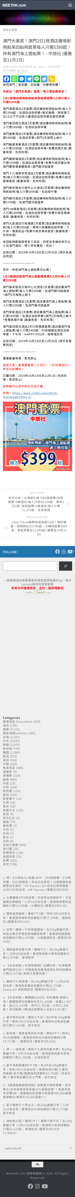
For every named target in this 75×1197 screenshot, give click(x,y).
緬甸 (6, 822)
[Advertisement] (32, 626)
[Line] (36, 79)
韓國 (6, 752)
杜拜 (6, 802)
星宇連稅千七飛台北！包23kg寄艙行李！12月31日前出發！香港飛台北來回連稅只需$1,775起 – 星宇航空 (37, 1109)
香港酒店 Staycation (17, 721)
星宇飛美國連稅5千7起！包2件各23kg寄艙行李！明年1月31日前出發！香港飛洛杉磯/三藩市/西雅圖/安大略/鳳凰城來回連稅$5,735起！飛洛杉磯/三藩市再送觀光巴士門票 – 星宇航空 (37, 1071)
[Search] (65, 566)
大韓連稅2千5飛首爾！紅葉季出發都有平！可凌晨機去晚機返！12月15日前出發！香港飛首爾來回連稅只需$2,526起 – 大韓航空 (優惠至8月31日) (37, 901)
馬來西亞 (9, 768)
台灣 (6, 737)
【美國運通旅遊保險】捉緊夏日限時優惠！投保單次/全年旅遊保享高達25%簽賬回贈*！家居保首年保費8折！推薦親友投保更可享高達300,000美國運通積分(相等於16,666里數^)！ (37, 1091)
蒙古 (6, 837)
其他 (6, 864)
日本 (6, 741)
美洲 (6, 795)
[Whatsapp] (14, 79)
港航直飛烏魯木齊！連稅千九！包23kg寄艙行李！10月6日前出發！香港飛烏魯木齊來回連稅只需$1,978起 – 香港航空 (36, 953)
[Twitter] (44, 79)
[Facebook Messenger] (21, 79)
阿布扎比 (9, 818)
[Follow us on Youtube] (70, 551)
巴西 (6, 841)
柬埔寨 (7, 775)
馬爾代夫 (9, 810)
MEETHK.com (14, 5)
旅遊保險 (9, 856)
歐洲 (6, 756)
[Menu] (70, 5)
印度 (6, 783)
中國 (6, 764)
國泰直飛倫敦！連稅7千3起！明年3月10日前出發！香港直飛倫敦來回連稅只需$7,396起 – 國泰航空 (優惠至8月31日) (37, 917)
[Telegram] (29, 79)
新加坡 (7, 748)
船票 (6, 860)
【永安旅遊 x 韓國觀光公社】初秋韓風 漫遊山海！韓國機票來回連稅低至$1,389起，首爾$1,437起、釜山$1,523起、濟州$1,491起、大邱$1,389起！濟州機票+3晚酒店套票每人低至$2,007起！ (37, 1003)
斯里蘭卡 (9, 799)
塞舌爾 (7, 826)
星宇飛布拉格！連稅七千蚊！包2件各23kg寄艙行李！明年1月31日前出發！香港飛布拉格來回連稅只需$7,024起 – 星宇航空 (36, 1021)
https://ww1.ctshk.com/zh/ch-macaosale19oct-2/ (30, 395)
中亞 (6, 829)
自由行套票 (10, 30)
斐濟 (6, 814)
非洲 (6, 833)
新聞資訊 (9, 852)
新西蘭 (7, 791)
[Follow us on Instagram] (63, 551)
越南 (6, 779)
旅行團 (7, 849)
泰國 (6, 745)
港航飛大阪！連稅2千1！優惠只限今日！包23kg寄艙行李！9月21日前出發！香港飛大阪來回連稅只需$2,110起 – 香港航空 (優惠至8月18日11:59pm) (37, 1127)
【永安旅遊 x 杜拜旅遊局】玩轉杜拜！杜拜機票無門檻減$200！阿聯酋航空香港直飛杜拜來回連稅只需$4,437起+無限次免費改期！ (37, 969)
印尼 (6, 787)
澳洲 (6, 760)
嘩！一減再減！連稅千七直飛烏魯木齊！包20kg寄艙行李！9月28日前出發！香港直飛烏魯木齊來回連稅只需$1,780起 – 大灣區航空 (37, 1053)
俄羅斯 (7, 772)
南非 (6, 806)
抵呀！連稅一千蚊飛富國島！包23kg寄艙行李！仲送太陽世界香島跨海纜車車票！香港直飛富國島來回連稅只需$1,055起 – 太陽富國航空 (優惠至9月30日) (37, 935)
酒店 (6, 725)
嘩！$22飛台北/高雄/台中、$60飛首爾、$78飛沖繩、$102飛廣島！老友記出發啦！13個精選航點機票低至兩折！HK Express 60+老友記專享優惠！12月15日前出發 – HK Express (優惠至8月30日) (37, 884)
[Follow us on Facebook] (57, 551)
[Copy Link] (51, 79)
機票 (6, 729)
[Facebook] (6, 79)
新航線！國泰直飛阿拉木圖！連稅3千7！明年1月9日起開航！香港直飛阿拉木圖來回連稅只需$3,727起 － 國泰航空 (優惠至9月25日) (36, 1037)
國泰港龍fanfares (15, 733)
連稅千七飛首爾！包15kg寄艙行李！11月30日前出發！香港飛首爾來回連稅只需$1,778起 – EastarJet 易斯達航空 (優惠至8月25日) (36, 985)
